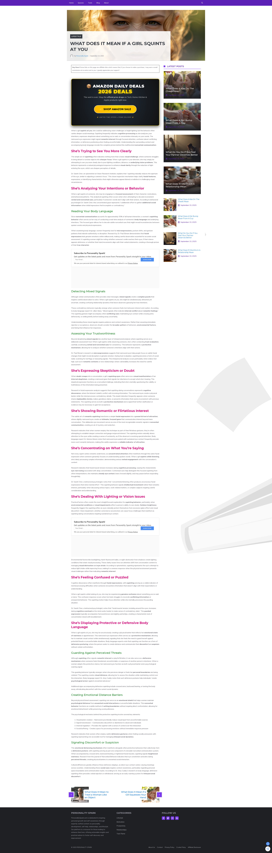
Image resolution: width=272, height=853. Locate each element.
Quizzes (81, 3)
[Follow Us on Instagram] (172, 818)
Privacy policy (169, 847)
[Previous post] (71, 795)
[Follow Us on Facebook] (163, 818)
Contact (160, 847)
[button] (202, 3)
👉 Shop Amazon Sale (115, 109)
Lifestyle (76, 36)
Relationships (122, 830)
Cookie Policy (181, 847)
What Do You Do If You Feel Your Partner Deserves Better (188, 235)
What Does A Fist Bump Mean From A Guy (188, 217)
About (106, 3)
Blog (98, 3)
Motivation (120, 822)
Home (71, 3)
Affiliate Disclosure (194, 847)
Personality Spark (82, 56)
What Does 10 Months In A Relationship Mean (189, 251)
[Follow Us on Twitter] (168, 818)
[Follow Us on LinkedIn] (177, 818)
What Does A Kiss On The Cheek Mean (188, 200)
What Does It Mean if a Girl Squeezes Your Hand (133, 795)
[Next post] (159, 795)
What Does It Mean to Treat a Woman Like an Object (97, 795)
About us (151, 847)
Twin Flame (121, 834)
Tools (90, 3)
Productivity (121, 826)
